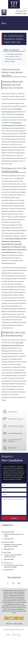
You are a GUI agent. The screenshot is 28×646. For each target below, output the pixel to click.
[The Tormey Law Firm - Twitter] (13, 583)
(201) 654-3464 (9, 559)
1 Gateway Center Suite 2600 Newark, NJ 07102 (12, 556)
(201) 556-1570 (9, 539)
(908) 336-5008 (9, 549)
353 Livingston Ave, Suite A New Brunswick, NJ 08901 (13, 566)
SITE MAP (9, 624)
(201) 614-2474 (20, 13)
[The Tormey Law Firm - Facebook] (7, 583)
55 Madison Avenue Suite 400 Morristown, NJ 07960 (13, 545)
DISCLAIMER (18, 624)
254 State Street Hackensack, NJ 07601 (13, 535)
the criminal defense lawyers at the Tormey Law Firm (13, 345)
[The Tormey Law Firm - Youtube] (19, 583)
